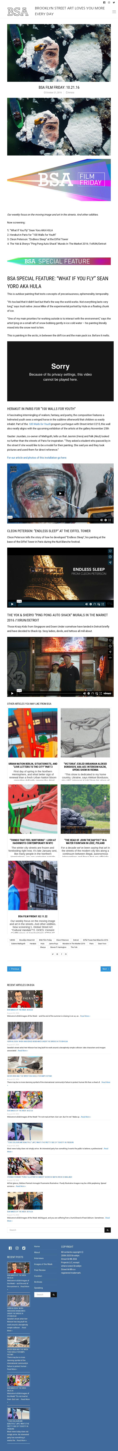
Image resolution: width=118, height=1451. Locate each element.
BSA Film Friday (45, 940)
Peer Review (40, 1270)
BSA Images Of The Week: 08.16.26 (20, 1212)
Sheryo (43, 947)
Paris (92, 944)
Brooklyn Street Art (27, 940)
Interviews (39, 1258)
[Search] (107, 1230)
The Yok (74, 947)
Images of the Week (43, 1264)
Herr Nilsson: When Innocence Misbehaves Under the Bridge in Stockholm (37, 1041)
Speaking (38, 1288)
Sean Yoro (102, 944)
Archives (38, 1282)
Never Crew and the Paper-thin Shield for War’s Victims (29, 1076)
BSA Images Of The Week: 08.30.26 (20, 1010)
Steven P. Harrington (58, 947)
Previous (15, 969)
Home (37, 1246)
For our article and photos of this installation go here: (37, 457)
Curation (38, 1276)
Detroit (76, 940)
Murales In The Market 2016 (74, 944)
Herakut (33, 944)
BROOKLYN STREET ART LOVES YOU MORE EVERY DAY (70, 11)
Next (105, 969)
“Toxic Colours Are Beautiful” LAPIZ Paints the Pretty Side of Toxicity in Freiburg (40, 1142)
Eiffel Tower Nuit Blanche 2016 (95, 940)
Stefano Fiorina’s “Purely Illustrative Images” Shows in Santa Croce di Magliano (39, 1177)
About (37, 1252)
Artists (71, 92)
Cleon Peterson (62, 940)
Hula (42, 944)
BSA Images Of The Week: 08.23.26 (20, 1111)
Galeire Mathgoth (18, 944)
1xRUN (12, 940)
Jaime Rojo (53, 944)
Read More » (85, 1016)
